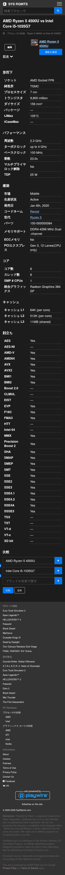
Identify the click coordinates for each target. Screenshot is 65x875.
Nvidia (9, 743)
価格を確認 (51, 52)
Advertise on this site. (32, 804)
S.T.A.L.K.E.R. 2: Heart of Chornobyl (21, 666)
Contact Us (8, 776)
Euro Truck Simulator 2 (14, 610)
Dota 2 (6, 688)
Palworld (7, 624)
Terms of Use (9, 767)
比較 (8, 590)
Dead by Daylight (11, 642)
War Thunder (9, 697)
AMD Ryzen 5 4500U (49, 43)
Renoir (34, 211)
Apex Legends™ (11, 615)
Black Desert (9, 628)
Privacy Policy (9, 772)
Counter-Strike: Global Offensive (19, 661)
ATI (7, 734)
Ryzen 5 (36, 217)
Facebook (10, 781)
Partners (7, 763)
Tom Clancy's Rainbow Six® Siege (20, 646)
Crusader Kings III (12, 637)
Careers (6, 758)
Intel (8, 721)
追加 (19, 590)
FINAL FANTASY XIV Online (17, 651)
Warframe (7, 633)
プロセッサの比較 (16, 33)
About (6, 754)
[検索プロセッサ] (58, 10)
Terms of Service (29, 868)
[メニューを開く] (59, 3)
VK (7, 785)
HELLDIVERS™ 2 (12, 619)
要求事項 (7, 656)
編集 (9, 47)
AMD (8, 716)
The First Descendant (13, 702)
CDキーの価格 (10, 605)
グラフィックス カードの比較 (18, 725)
